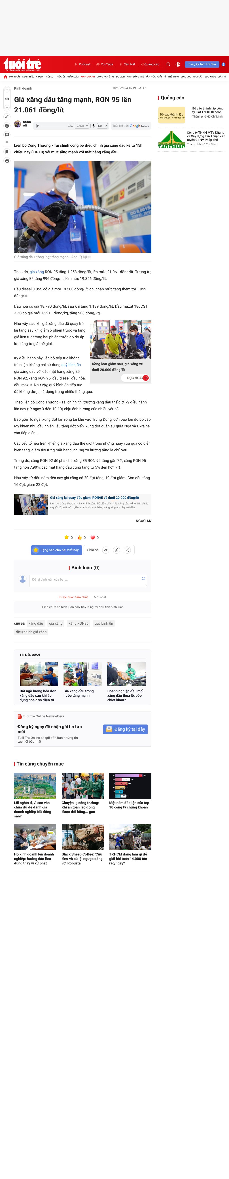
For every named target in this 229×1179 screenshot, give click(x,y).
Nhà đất (198, 76)
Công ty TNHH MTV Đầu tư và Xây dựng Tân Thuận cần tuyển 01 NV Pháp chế (206, 136)
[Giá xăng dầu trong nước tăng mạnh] (83, 674)
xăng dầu (36, 623)
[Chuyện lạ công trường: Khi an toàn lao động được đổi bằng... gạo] (83, 786)
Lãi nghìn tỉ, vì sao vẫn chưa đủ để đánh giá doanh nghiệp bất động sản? (32, 809)
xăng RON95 (79, 623)
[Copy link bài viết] (116, 550)
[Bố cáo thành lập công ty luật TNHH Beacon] (171, 115)
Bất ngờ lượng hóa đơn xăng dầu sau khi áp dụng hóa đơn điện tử (38, 695)
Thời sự (49, 76)
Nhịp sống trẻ (135, 76)
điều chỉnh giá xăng (31, 632)
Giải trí (161, 76)
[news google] (131, 126)
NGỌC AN (27, 123)
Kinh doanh (88, 76)
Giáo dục (186, 76)
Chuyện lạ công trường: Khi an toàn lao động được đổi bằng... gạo (80, 807)
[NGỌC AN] (17, 124)
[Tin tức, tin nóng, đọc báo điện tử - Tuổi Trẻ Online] (22, 64)
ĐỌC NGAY (135, 378)
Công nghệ (103, 76)
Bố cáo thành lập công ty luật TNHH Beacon (207, 110)
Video (39, 76)
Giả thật (223, 76)
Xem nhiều (28, 76)
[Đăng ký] (125, 729)
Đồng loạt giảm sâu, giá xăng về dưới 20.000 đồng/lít (117, 367)
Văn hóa (151, 76)
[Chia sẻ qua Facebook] (105, 550)
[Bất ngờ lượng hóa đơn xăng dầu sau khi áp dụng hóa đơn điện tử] (39, 674)
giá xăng (56, 623)
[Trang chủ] (5, 77)
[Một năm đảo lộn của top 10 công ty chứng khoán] (130, 786)
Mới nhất (14, 76)
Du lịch (120, 76)
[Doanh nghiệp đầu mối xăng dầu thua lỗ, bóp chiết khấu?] (126, 674)
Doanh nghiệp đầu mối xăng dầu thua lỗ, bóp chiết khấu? (125, 695)
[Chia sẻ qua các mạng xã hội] (127, 550)
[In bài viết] (7, 160)
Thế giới (60, 76)
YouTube (107, 64)
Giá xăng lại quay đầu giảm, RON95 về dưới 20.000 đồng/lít (94, 498)
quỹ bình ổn (71, 365)
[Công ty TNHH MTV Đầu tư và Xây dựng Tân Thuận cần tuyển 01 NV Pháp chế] (171, 139)
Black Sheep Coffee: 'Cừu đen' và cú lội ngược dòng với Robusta (82, 858)
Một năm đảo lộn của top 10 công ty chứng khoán (129, 805)
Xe (113, 76)
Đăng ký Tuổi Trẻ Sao (202, 64)
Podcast (84, 64)
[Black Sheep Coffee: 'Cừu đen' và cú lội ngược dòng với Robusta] (83, 837)
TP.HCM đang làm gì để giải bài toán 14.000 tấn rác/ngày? (128, 858)
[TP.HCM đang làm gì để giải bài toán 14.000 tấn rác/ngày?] (130, 837)
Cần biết (129, 64)
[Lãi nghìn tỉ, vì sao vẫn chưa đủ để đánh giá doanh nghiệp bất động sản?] (35, 786)
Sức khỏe (210, 76)
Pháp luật (73, 76)
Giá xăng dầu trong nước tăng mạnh (79, 693)
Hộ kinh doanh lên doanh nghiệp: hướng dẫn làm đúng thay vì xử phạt (34, 858)
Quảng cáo (151, 64)
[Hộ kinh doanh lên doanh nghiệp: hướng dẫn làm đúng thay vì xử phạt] (35, 837)
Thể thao (173, 76)
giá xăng (37, 272)
